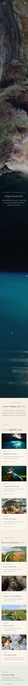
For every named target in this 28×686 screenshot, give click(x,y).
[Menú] (25, 3)
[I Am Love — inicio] (4, 3)
